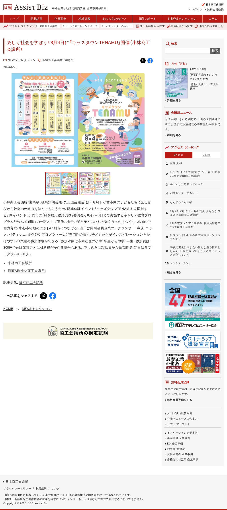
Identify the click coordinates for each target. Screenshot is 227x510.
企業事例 (60, 18)
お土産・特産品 (176, 448)
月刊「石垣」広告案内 (179, 413)
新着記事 (36, 18)
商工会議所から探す (152, 26)
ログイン (196, 9)
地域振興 (84, 18)
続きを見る (174, 272)
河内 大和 (176, 163)
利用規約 (41, 488)
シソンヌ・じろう (180, 263)
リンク (55, 488)
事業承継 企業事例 (178, 438)
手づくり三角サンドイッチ (72, 26)
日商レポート (147, 18)
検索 (215, 50)
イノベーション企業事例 (182, 432)
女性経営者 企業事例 (180, 454)
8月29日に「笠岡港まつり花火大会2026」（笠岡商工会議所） (195, 174)
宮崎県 (69, 60)
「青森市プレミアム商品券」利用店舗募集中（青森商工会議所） (195, 225)
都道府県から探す (181, 26)
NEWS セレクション (22, 60)
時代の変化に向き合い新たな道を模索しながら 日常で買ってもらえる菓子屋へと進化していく (195, 251)
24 (178, 154)
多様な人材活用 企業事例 (182, 459)
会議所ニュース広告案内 (182, 418)
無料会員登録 (215, 9)
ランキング (22, 26)
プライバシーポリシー (17, 488)
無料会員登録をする (179, 399)
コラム (213, 18)
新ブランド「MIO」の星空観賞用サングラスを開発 (195, 237)
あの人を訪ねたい (114, 18)
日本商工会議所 (31, 282)
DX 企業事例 (175, 443)
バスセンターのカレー (108, 26)
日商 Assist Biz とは (211, 26)
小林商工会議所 (52, 60)
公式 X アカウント (178, 424)
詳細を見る (174, 100)
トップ (14, 18)
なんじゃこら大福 (181, 202)
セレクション (182, 18)
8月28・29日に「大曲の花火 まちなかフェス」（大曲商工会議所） (195, 213)
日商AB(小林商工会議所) (27, 271)
